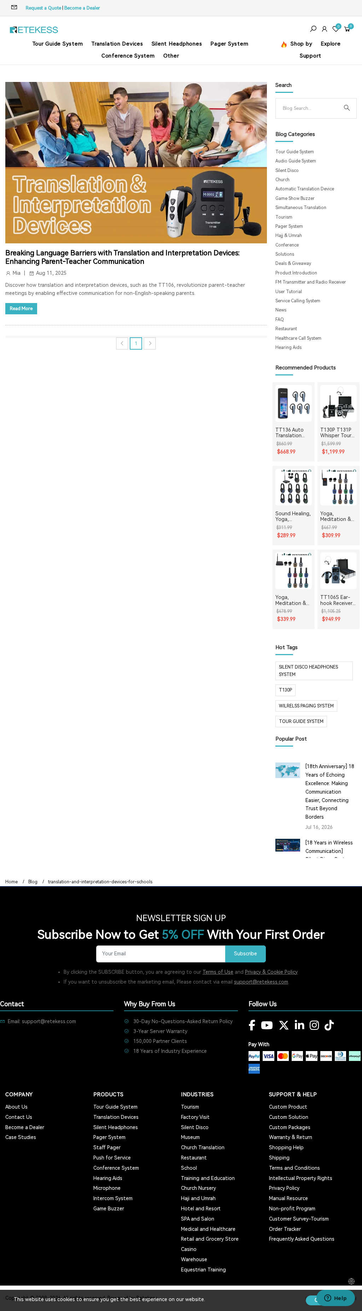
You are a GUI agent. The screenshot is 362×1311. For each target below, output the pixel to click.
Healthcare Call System (298, 338)
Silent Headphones (177, 44)
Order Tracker (285, 1229)
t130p (285, 690)
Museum (190, 1137)
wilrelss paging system (306, 706)
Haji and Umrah (198, 1198)
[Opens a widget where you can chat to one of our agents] (335, 1298)
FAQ (279, 319)
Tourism (283, 217)
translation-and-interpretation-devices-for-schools (100, 881)
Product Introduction (296, 273)
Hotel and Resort (201, 1208)
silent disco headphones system (308, 671)
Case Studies (20, 1137)
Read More (21, 308)
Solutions (284, 254)
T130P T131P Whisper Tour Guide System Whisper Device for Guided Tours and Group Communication (338, 433)
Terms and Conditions (294, 1168)
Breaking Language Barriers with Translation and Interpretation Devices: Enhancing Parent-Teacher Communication (122, 257)
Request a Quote (43, 8)
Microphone (107, 1188)
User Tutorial (288, 291)
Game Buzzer (108, 1208)
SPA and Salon (197, 1219)
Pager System (229, 44)
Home (11, 881)
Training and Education (208, 1178)
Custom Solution (288, 1117)
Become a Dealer (82, 8)
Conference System (128, 56)
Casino (189, 1249)
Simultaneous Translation (300, 207)
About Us (16, 1107)
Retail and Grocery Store (210, 1239)
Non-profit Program (292, 1208)
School (189, 1168)
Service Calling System (297, 300)
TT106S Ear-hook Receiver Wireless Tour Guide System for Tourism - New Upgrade (336, 600)
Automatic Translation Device (304, 188)
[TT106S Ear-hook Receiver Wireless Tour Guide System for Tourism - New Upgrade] (338, 570)
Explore (330, 44)
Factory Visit (195, 1117)
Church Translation (202, 1147)
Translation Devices (117, 44)
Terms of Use (218, 972)
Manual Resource (288, 1198)
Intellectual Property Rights (300, 1178)
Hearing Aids (288, 347)
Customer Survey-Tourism (299, 1219)
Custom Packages (289, 1127)
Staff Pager (107, 1147)
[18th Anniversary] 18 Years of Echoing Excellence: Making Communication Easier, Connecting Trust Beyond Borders (329, 792)
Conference (287, 245)
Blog (32, 881)
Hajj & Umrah (288, 235)
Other (171, 56)
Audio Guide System (295, 161)
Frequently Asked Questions (301, 1239)
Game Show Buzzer (295, 198)
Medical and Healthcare (208, 1229)
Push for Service (112, 1158)
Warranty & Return (290, 1137)
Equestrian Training (203, 1270)
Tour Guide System (57, 44)
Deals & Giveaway (293, 263)
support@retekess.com (261, 982)
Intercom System (113, 1198)
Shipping (279, 1158)
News (280, 310)
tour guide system (301, 721)
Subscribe (245, 954)
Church (282, 179)
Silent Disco (287, 170)
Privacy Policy (284, 1188)
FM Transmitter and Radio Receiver (310, 282)
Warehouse (194, 1259)
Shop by (300, 44)
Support (310, 56)
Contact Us (18, 1117)
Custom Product (288, 1107)
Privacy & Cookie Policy (271, 972)
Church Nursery (198, 1188)
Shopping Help (286, 1147)
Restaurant (286, 328)
